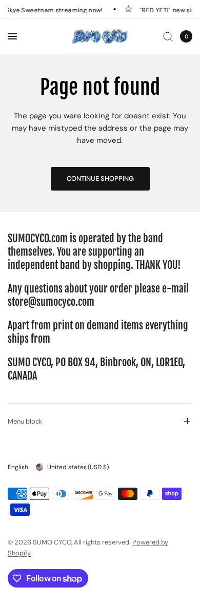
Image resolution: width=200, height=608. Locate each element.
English (18, 467)
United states (78, 467)
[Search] (167, 36)
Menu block (25, 421)
